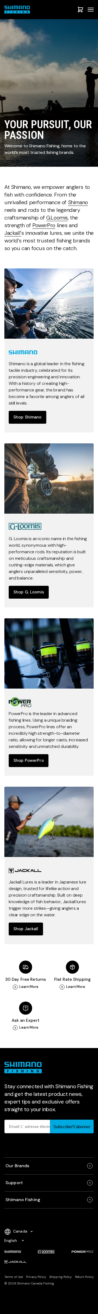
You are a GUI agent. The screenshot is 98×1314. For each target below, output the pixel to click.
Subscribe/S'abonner (71, 1126)
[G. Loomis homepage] (49, 478)
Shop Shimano (27, 417)
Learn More (28, 987)
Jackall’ (12, 232)
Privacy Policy (36, 1277)
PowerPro (43, 225)
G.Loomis (57, 217)
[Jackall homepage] (49, 822)
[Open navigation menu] (91, 9)
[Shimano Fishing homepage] (18, 9)
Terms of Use (13, 1277)
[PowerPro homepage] (49, 653)
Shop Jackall (25, 929)
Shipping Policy (60, 1277)
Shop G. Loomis (28, 592)
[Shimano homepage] (49, 303)
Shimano (78, 202)
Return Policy (84, 1277)
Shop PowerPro (28, 760)
